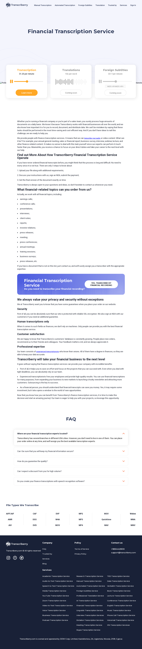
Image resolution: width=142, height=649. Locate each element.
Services (123, 5)
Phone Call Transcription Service (121, 615)
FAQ (44, 549)
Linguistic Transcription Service (89, 610)
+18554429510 (118, 549)
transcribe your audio (92, 138)
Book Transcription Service (118, 591)
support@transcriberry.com (123, 553)
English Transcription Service (119, 605)
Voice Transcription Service (54, 610)
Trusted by (112, 5)
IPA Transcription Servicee (118, 625)
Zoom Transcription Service (54, 601)
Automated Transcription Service (90, 586)
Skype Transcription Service (88, 630)
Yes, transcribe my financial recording (101, 284)
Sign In (133, 5)
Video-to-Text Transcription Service (57, 605)
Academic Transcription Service (56, 576)
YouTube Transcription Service (55, 596)
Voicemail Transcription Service (120, 620)
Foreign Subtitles (85, 5)
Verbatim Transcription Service (120, 586)
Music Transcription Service (119, 610)
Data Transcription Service (118, 581)
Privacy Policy (80, 554)
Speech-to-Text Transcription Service (58, 586)
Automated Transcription (65, 5)
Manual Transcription (42, 5)
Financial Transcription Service (89, 605)
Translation (100, 5)
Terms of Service (82, 549)
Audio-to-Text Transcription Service (57, 581)
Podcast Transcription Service (55, 620)
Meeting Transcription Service (89, 625)
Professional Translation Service (90, 596)
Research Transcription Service (89, 576)
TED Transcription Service (118, 576)
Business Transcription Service (55, 615)
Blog (44, 564)
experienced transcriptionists (47, 352)
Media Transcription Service (54, 591)
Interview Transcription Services (90, 615)
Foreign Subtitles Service (87, 591)
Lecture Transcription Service (120, 596)
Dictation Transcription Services (90, 620)
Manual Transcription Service (89, 581)
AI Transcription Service (86, 601)
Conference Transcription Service (121, 601)
